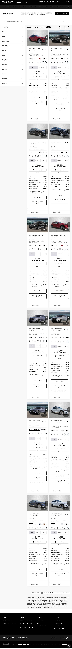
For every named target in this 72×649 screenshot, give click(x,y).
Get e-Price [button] (37, 97)
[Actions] (45, 49)
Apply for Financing (26, 627)
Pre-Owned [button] (17, 7)
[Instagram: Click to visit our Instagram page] (63, 638)
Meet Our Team (59, 628)
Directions (57, 626)
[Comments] (43, 62)
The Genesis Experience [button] (56, 7)
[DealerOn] (6, 644)
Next (54, 592)
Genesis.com (64, 644)
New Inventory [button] (7, 7)
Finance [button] (24, 7)
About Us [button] (45, 7)
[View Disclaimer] (41, 62)
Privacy (28, 644)
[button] (46, 37)
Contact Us (58, 623)
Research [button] (38, 7)
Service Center (42, 621)
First (34, 592)
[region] (38, 88)
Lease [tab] (65, 67)
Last (58, 592)
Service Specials (42, 626)
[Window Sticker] (46, 62)
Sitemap (24, 644)
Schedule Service (42, 623)
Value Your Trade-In (26, 621)
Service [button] (31, 7)
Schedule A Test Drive (37, 103)
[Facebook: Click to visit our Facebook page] (60, 638)
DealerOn (20, 644)
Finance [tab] (42, 67)
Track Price (38, 76)
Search (63, 21)
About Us (57, 621)
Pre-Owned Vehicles (9, 623)
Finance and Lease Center (26, 624)
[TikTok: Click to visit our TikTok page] (67, 638)
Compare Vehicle (35, 118)
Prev (39, 592)
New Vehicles (7, 621)
